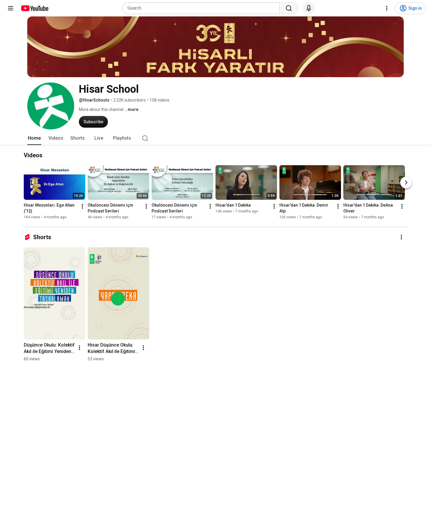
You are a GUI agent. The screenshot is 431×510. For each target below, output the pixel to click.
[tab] (34, 138)
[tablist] (215, 138)
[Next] (406, 182)
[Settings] (386, 8)
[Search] (288, 8)
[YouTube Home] (34, 8)
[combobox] (202, 8)
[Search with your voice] (309, 8)
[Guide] (10, 8)
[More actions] (82, 206)
